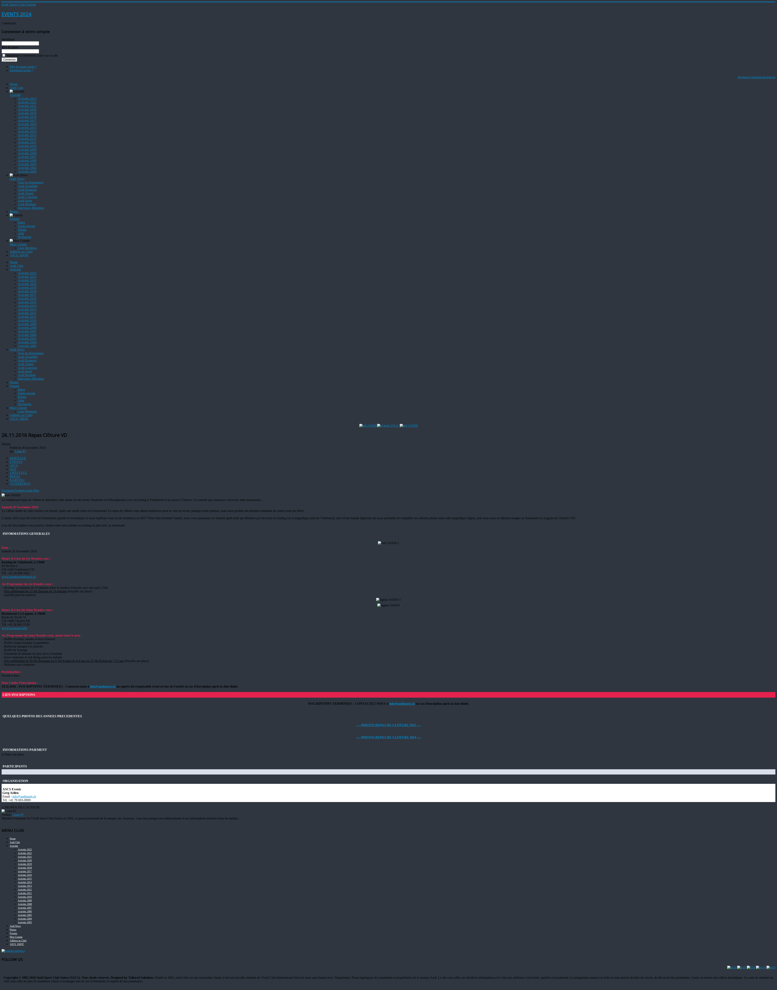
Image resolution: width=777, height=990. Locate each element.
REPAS (15, 476)
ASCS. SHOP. (19, 255)
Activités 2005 (27, 164)
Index (21, 222)
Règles (22, 229)
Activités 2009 (27, 149)
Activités (15, 95)
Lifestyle (769, 77)
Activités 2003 (27, 171)
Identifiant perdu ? (21, 70)
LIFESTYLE (18, 472)
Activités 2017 (27, 120)
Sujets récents (26, 226)
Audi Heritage (27, 204)
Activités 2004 (27, 168)
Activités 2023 (27, 98)
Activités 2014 (27, 131)
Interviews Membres (31, 208)
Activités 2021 (27, 106)
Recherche (24, 237)
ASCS (14, 465)
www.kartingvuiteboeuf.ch (19, 576)
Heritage (743, 77)
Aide (21, 233)
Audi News (17, 178)
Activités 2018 (27, 117)
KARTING (17, 480)
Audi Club (16, 87)
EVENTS (16, 462)
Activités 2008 (27, 153)
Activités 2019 (27, 113)
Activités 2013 (27, 135)
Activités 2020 (27, 109)
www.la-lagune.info (14, 628)
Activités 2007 (27, 157)
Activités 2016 (27, 124)
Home (14, 84)
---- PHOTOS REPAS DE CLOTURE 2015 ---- (388, 725)
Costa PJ (17, 814)
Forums (14, 219)
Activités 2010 (27, 146)
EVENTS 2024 (16, 14)
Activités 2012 (27, 138)
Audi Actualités (28, 186)
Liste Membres (27, 248)
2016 (13, 469)
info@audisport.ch (103, 686)
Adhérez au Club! (21, 251)
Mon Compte (18, 244)
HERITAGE (18, 458)
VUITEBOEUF (20, 483)
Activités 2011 (27, 142)
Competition (756, 77)
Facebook (8, 490)
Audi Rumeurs (27, 189)
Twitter (18, 490)
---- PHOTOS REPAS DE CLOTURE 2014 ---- (388, 737)
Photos (14, 211)
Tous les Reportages (31, 182)
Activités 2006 (27, 160)
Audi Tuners (26, 193)
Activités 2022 (27, 102)
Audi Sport (25, 200)
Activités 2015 (27, 127)
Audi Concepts (27, 197)
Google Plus (31, 490)
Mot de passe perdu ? (23, 66)
